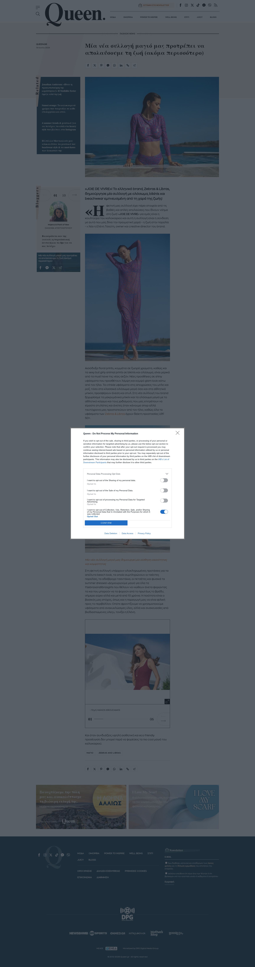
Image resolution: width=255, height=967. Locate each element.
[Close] (178, 434)
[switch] (164, 480)
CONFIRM (106, 523)
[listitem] (127, 473)
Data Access (127, 533)
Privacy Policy (144, 533)
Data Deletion (110, 533)
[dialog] (127, 483)
